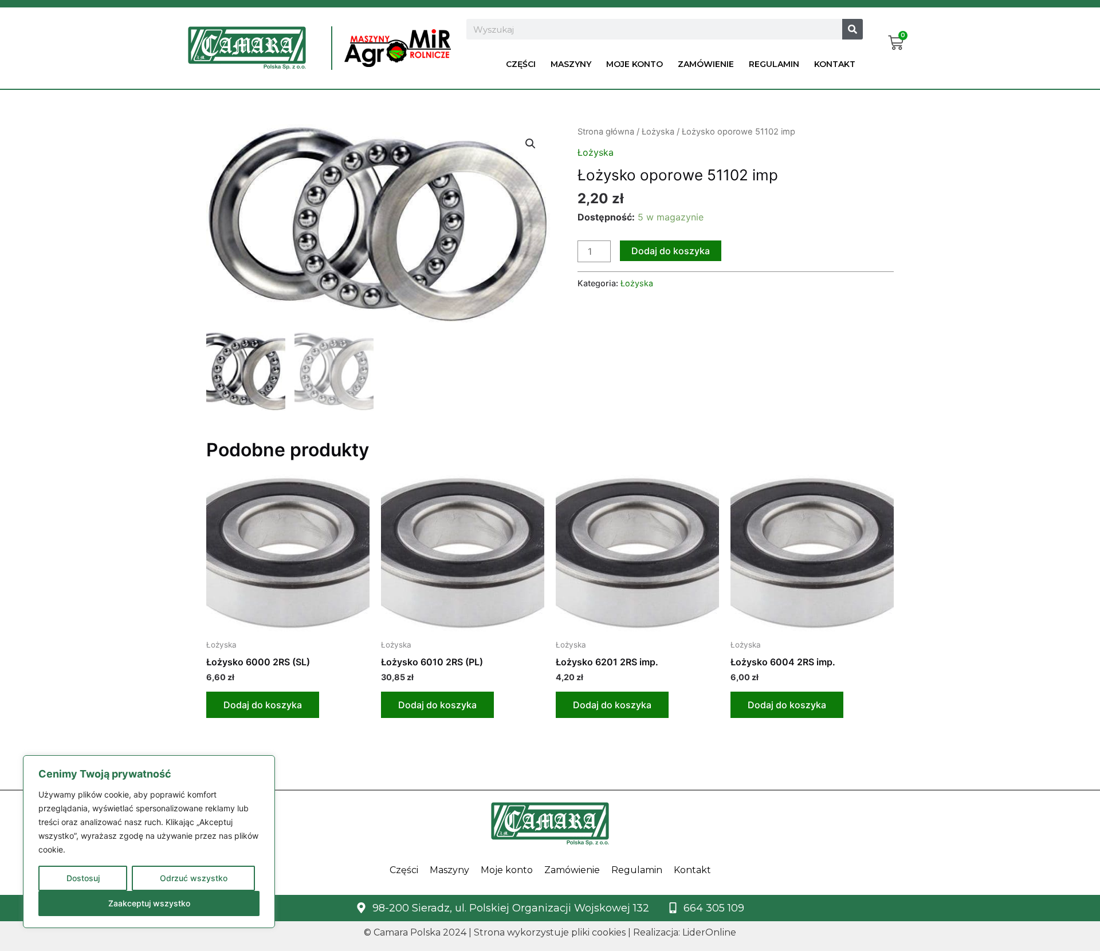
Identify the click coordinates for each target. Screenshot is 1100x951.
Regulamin (774, 64)
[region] (149, 841)
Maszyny (571, 64)
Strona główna (606, 132)
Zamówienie (706, 64)
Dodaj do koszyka (670, 251)
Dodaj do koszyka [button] (262, 705)
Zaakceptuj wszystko (149, 903)
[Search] (852, 29)
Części (521, 64)
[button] (530, 143)
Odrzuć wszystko (193, 878)
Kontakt (834, 64)
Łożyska (658, 132)
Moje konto (634, 64)
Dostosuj (83, 878)
